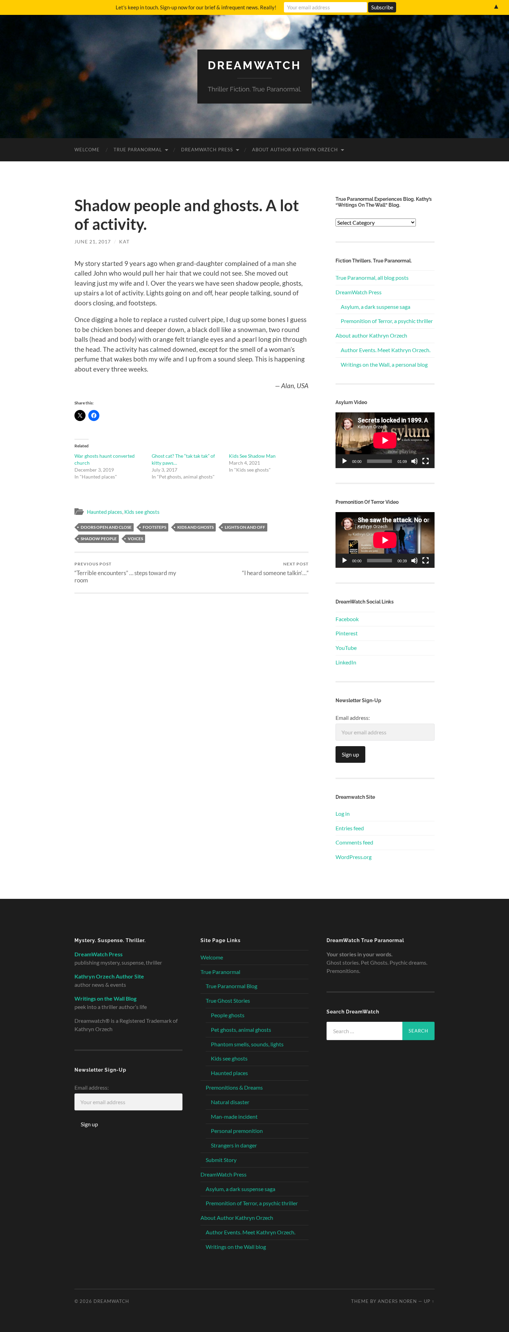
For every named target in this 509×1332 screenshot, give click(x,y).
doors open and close (106, 527)
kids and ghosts (195, 527)
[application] (385, 440)
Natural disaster (230, 1102)
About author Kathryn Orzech (371, 335)
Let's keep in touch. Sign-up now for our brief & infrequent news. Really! (196, 7)
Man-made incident (234, 1116)
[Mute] (414, 461)
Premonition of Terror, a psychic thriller (387, 321)
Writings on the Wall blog (236, 1246)
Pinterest (347, 633)
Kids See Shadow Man (252, 456)
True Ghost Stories (228, 1000)
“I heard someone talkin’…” (275, 568)
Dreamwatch (254, 65)
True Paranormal (138, 149)
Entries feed (350, 828)
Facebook (347, 619)
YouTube (346, 647)
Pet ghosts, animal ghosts (241, 1029)
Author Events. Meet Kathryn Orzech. (385, 350)
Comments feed (354, 842)
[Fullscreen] (425, 461)
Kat (124, 241)
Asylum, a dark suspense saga (375, 306)
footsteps (154, 527)
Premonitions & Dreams (234, 1087)
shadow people (99, 538)
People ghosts (227, 1015)
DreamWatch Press (207, 149)
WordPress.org (354, 856)
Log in (343, 813)
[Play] (344, 461)
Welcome (87, 149)
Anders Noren (397, 1301)
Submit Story (221, 1159)
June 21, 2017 (92, 241)
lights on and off (245, 527)
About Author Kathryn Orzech (295, 149)
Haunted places (104, 512)
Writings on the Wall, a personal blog (384, 364)
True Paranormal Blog (231, 986)
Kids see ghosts (142, 512)
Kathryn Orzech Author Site (109, 976)
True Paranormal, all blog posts (372, 277)
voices (135, 538)
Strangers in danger (234, 1145)
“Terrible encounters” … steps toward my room (125, 572)
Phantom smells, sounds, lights (247, 1044)
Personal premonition (237, 1130)
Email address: (353, 717)
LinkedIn (346, 662)
